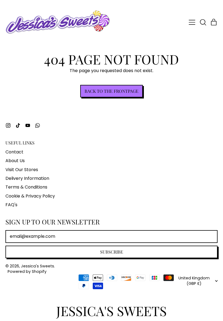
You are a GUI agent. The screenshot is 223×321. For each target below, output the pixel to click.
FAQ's (11, 205)
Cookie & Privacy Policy (30, 196)
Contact (14, 152)
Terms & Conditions (26, 187)
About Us (15, 161)
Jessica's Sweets (37, 266)
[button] (203, 22)
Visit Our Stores (21, 169)
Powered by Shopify (27, 271)
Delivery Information (27, 178)
